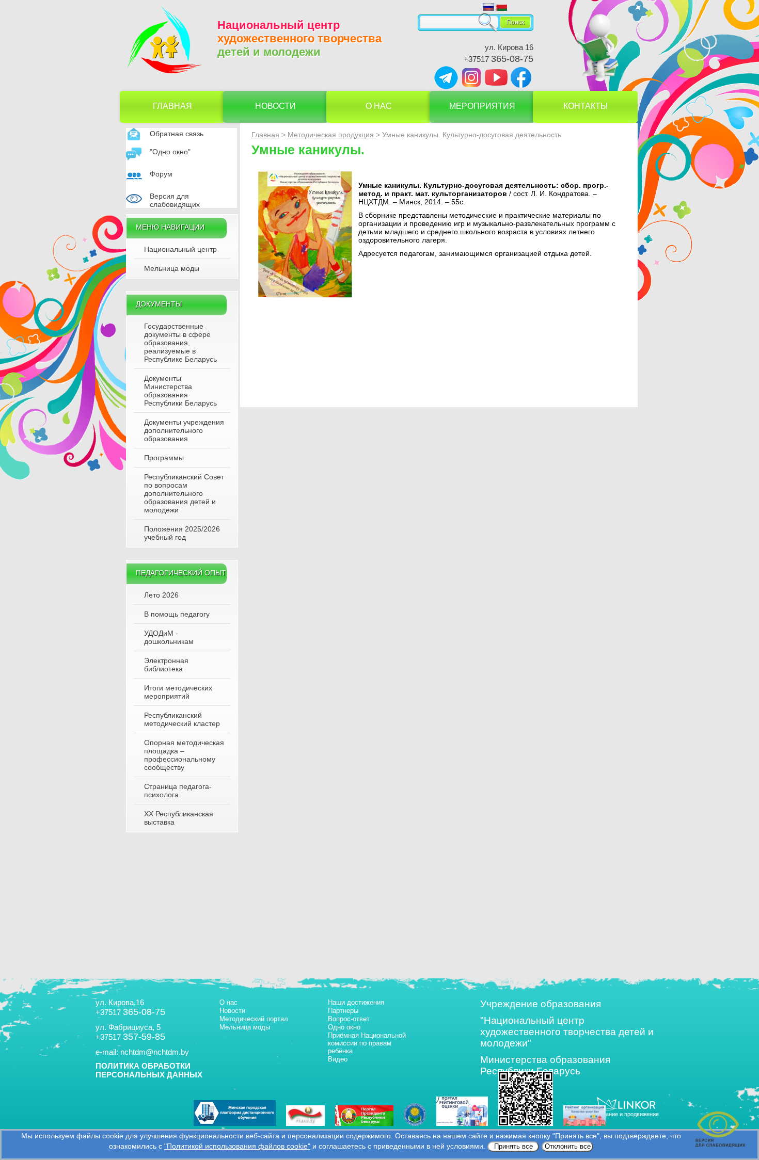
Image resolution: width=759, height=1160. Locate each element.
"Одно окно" (170, 152)
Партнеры (343, 1010)
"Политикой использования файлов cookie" (237, 1146)
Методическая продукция (332, 135)
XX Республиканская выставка (178, 818)
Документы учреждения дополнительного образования (184, 430)
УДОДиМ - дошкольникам (169, 637)
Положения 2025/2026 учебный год (182, 533)
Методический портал (253, 1019)
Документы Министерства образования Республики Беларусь (180, 390)
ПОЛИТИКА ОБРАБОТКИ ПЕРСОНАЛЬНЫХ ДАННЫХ (149, 1070)
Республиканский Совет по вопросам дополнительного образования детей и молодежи (184, 493)
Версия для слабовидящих (175, 200)
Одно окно (344, 1027)
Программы (164, 458)
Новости (275, 106)
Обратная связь (176, 134)
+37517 (498, 59)
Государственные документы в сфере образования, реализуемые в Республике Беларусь (180, 342)
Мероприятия (482, 106)
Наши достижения (356, 1002)
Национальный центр (180, 249)
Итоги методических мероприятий (178, 692)
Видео (337, 1059)
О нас (379, 106)
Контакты (585, 106)
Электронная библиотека (166, 664)
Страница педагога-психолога (178, 790)
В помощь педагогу (177, 614)
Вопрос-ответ (349, 1019)
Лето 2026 (161, 595)
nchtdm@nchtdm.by (154, 1052)
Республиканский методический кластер (182, 719)
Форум (161, 174)
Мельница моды (171, 268)
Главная (172, 106)
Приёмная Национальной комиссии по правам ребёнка (367, 1043)
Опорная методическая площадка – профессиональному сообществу (184, 754)
